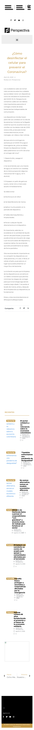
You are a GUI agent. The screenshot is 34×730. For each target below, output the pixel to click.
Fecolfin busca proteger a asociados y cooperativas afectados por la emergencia (20, 586)
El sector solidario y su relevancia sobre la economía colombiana (25, 427)
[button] (17, 39)
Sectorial (11, 421)
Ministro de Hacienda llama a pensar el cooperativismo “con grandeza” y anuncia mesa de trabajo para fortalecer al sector (19, 519)
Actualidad (11, 579)
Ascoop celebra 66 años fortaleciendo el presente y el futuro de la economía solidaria (20, 619)
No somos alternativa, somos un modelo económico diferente (25, 485)
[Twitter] (15, 20)
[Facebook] (11, 20)
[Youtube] (19, 20)
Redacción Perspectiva (26, 435)
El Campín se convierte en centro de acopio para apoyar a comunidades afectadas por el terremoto (20, 552)
